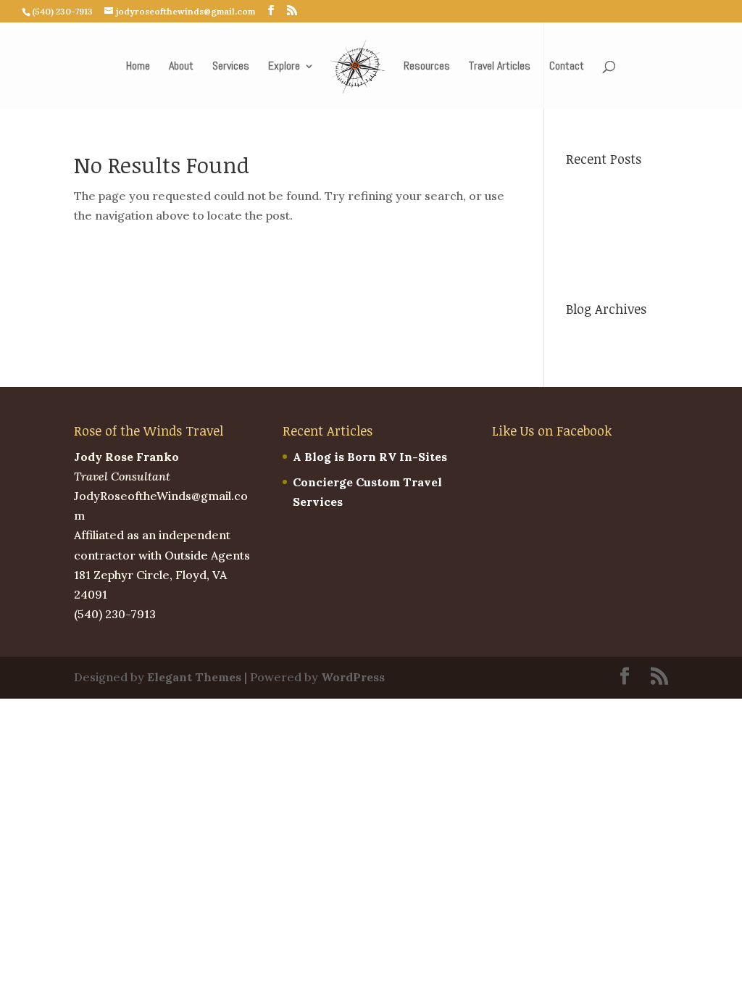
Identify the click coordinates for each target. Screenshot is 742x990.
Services (230, 67)
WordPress (353, 677)
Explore (284, 67)
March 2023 (600, 335)
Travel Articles (499, 67)
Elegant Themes (194, 677)
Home (138, 67)
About (181, 67)
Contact (566, 67)
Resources (427, 67)
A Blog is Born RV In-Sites (370, 456)
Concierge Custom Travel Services (609, 249)
